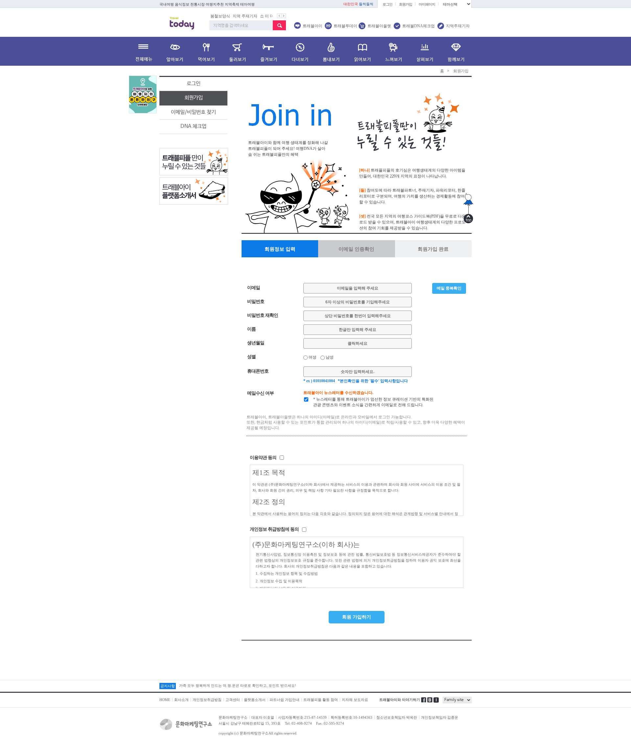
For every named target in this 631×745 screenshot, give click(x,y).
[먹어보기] (206, 51)
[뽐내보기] (331, 51)
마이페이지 (427, 4)
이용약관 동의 (263, 457)
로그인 (387, 4)
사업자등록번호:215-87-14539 (302, 717)
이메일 (253, 287)
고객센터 (232, 700)
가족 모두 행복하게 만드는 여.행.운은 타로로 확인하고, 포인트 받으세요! (237, 686)
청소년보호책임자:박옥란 (396, 717)
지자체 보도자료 (355, 700)
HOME (164, 700)
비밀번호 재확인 (262, 315)
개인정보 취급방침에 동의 (274, 529)
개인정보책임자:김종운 (439, 717)
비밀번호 (255, 301)
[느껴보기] (393, 51)
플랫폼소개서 (255, 700)
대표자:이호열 (262, 717)
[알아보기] (175, 51)
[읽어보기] (362, 51)
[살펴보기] (424, 51)
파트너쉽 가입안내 (284, 700)
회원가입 (405, 4)
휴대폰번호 (258, 371)
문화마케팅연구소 (233, 717)
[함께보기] (456, 51)
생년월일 (255, 342)
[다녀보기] (300, 51)
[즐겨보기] (268, 51)
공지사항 (167, 686)
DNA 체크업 (193, 126)
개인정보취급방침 (207, 700)
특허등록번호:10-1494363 (351, 717)
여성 (312, 357)
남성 (329, 357)
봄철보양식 (216, 16)
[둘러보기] (237, 51)
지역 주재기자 (241, 16)
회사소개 (181, 700)
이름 (251, 329)
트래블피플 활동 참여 (320, 700)
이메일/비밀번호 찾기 (193, 112)
